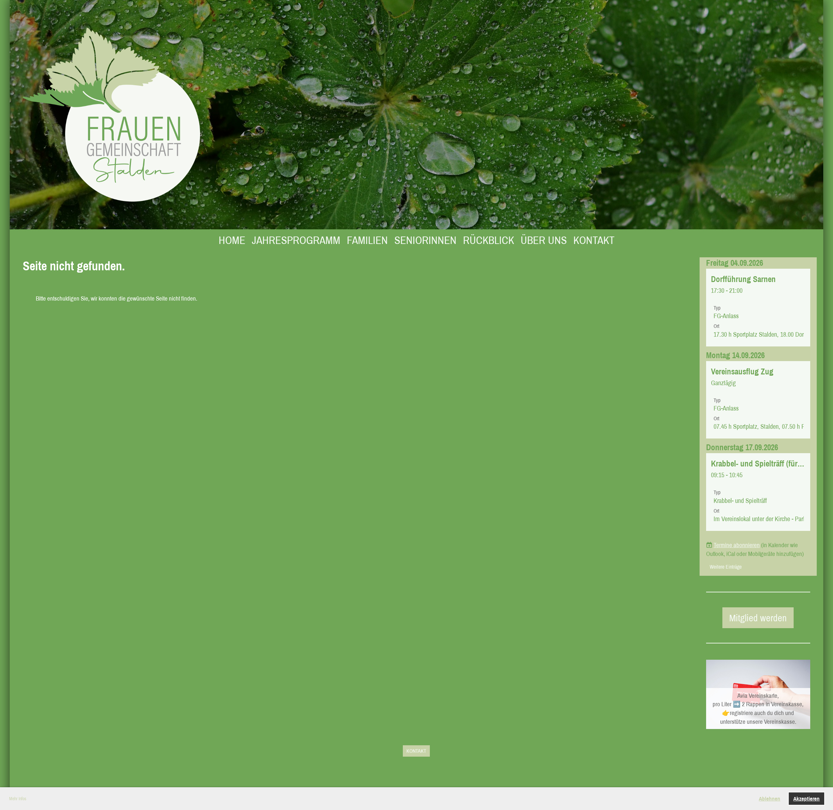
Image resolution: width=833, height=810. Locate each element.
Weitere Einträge (726, 566)
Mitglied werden (758, 617)
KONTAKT (594, 240)
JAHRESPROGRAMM (296, 240)
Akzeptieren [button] (806, 798)
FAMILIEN (367, 240)
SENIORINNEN (425, 240)
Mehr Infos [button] (17, 799)
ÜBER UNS (544, 240)
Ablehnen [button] (769, 798)
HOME (232, 240)
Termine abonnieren (737, 545)
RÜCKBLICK (488, 240)
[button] (758, 307)
